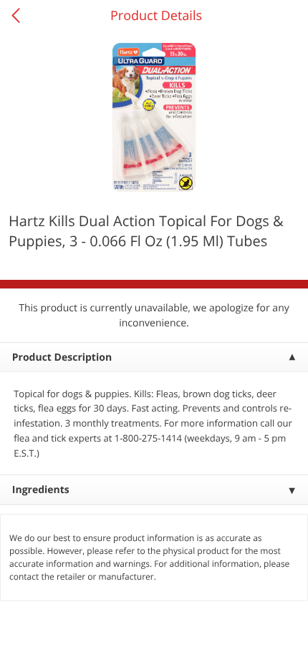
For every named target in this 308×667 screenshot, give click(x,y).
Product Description (62, 357)
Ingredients (40, 490)
